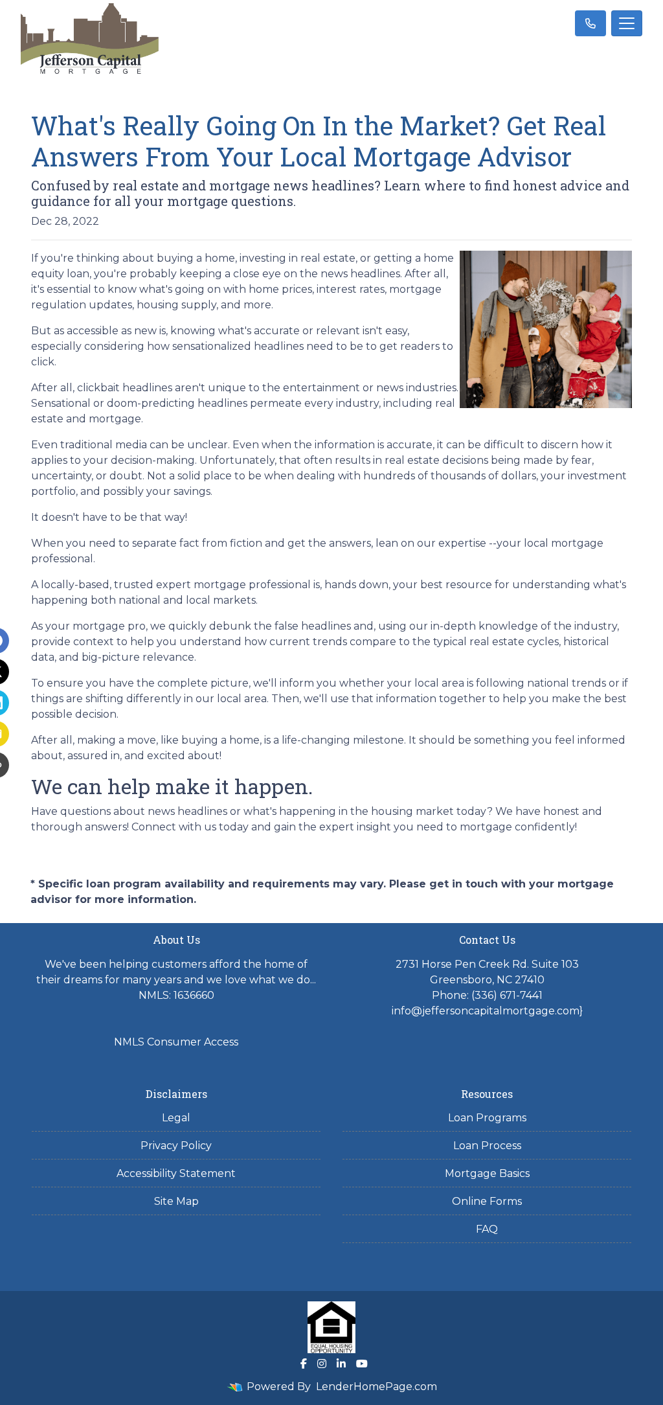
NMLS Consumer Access (176, 1042)
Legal (176, 1118)
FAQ (487, 1229)
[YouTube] (362, 1363)
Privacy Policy (176, 1145)
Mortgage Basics (487, 1173)
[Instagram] (321, 1363)
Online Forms (487, 1201)
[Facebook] (303, 1363)
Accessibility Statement (176, 1173)
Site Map (176, 1201)
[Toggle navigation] (626, 23)
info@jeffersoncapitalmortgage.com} (487, 1011)
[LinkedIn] (341, 1363)
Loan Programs (487, 1118)
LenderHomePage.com (376, 1386)
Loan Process (487, 1145)
